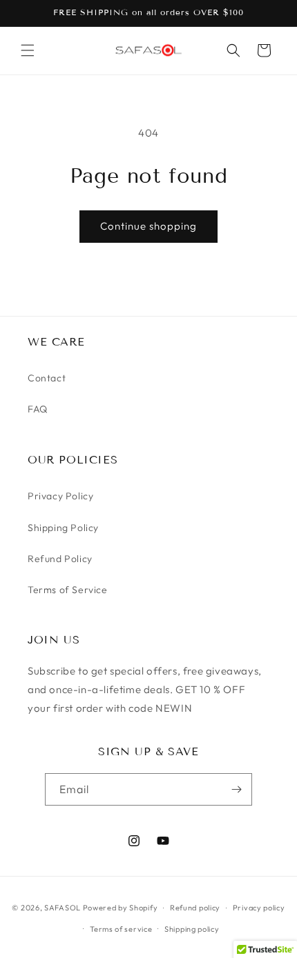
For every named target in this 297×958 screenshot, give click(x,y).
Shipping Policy (63, 527)
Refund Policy (60, 558)
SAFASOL (62, 907)
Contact (47, 378)
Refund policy (195, 907)
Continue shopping (148, 225)
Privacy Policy (60, 496)
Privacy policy (259, 907)
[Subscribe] (236, 789)
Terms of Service (68, 589)
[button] (27, 50)
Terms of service (121, 929)
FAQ (38, 409)
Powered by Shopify (120, 907)
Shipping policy (192, 929)
